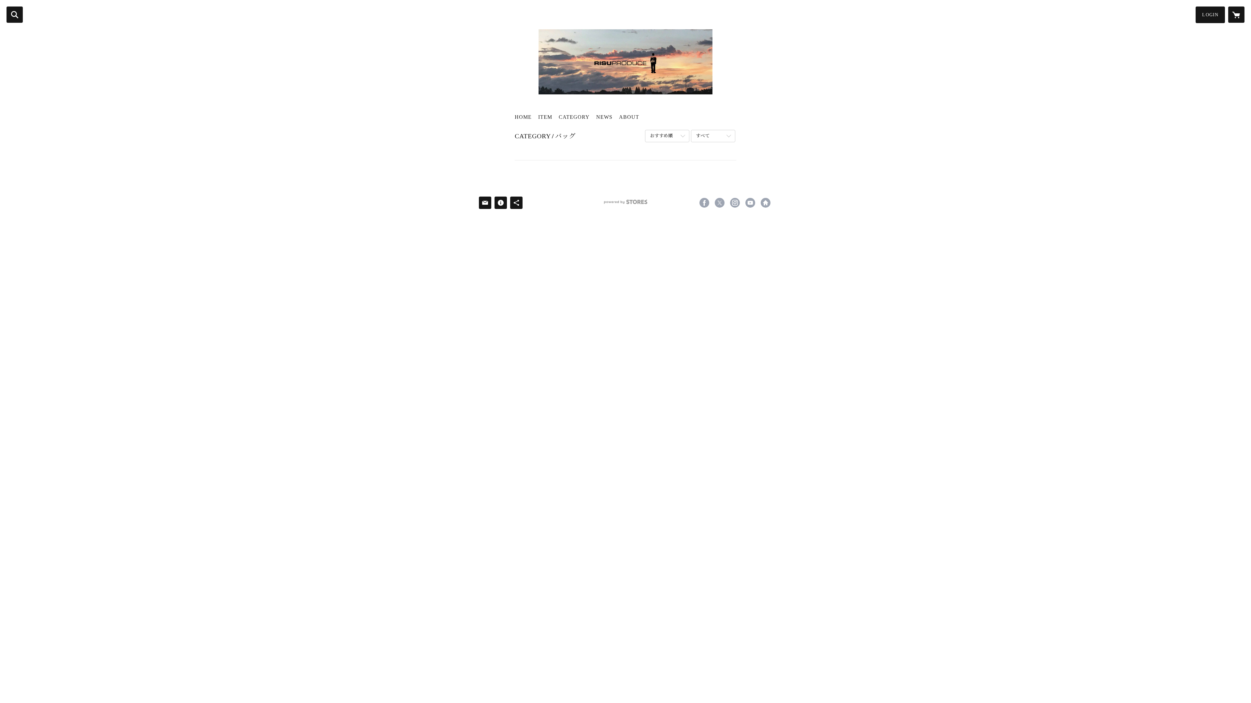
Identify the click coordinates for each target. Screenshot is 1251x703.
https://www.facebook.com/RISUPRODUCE (704, 203)
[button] (1210, 15)
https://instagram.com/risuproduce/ (735, 203)
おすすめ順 (661, 135)
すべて (703, 135)
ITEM (545, 117)
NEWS (604, 117)
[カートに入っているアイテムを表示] (1236, 15)
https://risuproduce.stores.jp (765, 203)
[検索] (15, 15)
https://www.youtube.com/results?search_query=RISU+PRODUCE (750, 203)
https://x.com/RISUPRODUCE (720, 203)
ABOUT (629, 117)
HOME (523, 117)
